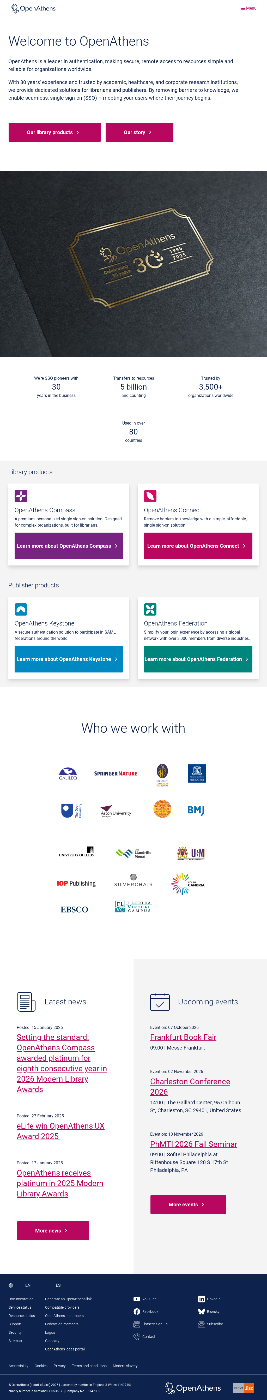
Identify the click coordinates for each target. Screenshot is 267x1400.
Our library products (50, 132)
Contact (148, 1337)
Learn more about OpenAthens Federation (193, 659)
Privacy (60, 1366)
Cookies (41, 1366)
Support (15, 1324)
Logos (50, 1332)
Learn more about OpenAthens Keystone (64, 659)
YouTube (149, 1299)
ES (58, 1285)
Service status (20, 1307)
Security (15, 1332)
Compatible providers (62, 1307)
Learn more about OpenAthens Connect (193, 546)
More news (48, 1231)
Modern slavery (125, 1366)
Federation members (61, 1324)
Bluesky (213, 1311)
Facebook (150, 1311)
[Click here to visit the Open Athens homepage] (33, 8)
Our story (134, 132)
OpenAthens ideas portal (65, 1349)
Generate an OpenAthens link (68, 1299)
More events (183, 1204)
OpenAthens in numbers (64, 1316)
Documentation (21, 1299)
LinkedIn (214, 1299)
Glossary (52, 1341)
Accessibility (18, 1366)
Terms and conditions (89, 1366)
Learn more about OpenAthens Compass (64, 546)
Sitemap (15, 1341)
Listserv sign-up (155, 1324)
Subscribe (215, 1324)
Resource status (22, 1316)
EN (28, 1285)
